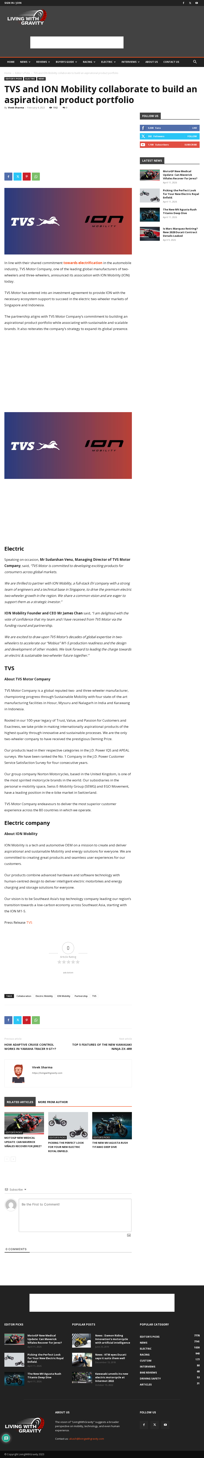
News (23, 62)
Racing (87, 62)
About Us (151, 62)
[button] (195, 62)
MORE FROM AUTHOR (53, 1102)
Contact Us (171, 62)
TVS (94, 995)
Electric (107, 62)
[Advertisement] (77, 42)
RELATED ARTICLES (20, 1102)
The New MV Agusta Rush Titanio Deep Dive (180, 211)
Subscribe (190, 144)
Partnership (81, 995)
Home (11, 62)
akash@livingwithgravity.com (86, 1438)
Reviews (41, 62)
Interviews (129, 62)
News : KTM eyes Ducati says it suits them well (110, 1356)
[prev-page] (6, 1159)
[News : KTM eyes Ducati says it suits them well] (82, 1360)
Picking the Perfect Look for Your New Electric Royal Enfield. (66, 1147)
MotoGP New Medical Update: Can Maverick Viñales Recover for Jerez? (23, 1142)
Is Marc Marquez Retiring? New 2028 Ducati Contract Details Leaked (180, 232)
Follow (192, 136)
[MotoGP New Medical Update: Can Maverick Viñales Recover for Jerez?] (24, 1123)
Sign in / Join (13, 3)
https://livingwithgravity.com (47, 1073)
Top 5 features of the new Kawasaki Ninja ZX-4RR (102, 1046)
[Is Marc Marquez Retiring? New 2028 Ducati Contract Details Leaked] (150, 234)
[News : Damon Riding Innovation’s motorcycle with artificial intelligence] (81, 1341)
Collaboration (24, 995)
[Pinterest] (27, 177)
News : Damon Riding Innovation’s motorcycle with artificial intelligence (112, 1339)
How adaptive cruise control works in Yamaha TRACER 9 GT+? (30, 1046)
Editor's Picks (22, 73)
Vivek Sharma (16, 107)
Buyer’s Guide (65, 62)
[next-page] (13, 1159)
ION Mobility (63, 995)
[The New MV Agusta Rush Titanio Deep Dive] (112, 1125)
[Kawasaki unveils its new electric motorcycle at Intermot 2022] (82, 1377)
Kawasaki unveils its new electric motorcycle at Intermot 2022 (111, 1377)
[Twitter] (190, 3)
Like (194, 127)
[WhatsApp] (36, 177)
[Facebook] (183, 3)
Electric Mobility (44, 995)
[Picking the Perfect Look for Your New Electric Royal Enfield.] (68, 1125)
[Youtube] (197, 3)
